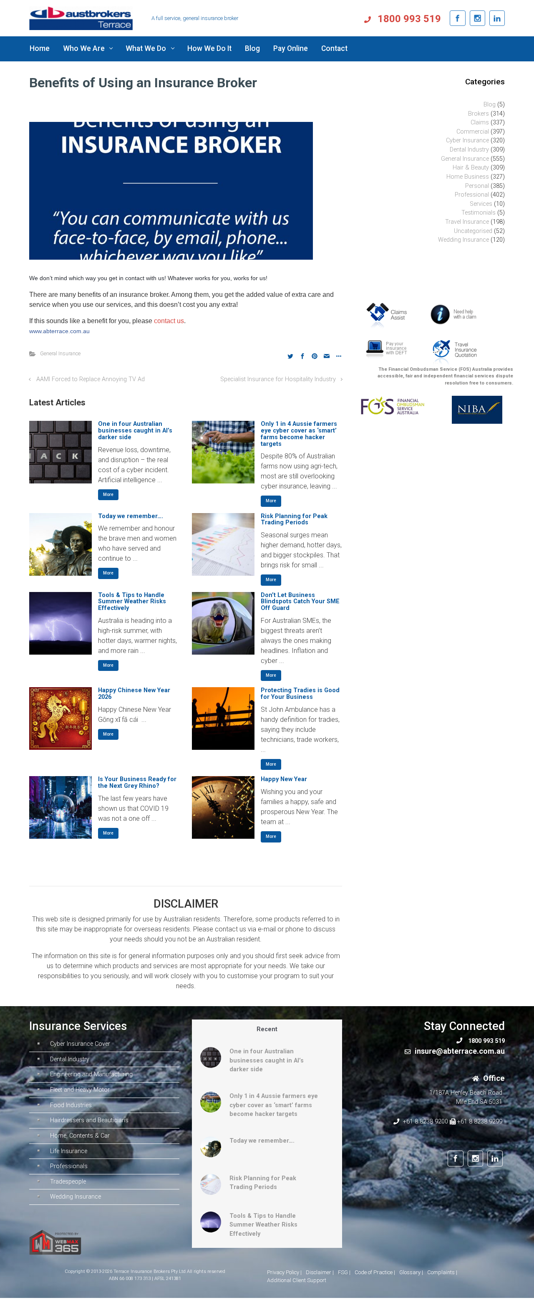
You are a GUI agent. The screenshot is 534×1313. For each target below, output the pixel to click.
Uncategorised (473, 231)
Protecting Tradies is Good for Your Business (300, 694)
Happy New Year (284, 779)
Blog (490, 104)
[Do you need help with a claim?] (455, 314)
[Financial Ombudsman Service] (392, 405)
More (108, 494)
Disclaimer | (320, 1272)
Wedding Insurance (463, 239)
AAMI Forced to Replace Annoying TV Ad (90, 379)
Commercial (472, 131)
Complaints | (442, 1272)
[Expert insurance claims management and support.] (389, 315)
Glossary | (411, 1272)
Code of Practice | (375, 1272)
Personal (477, 186)
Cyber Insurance (467, 140)
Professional (472, 194)
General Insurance (60, 353)
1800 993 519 (408, 19)
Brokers (478, 113)
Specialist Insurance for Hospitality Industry (278, 379)
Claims (480, 122)
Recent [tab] (267, 1029)
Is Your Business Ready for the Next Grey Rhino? (137, 782)
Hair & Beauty (471, 167)
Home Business (467, 176)
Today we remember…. (130, 516)
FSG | (344, 1272)
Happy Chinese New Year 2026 (134, 694)
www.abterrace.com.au (59, 331)
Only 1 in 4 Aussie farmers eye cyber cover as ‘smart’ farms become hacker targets (299, 434)
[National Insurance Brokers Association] (472, 409)
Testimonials (478, 212)
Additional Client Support (296, 1280)
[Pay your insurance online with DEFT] (386, 350)
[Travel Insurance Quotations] (454, 351)
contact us (169, 320)
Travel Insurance (467, 221)
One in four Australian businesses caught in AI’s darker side (135, 430)
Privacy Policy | (284, 1272)
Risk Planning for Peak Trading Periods (294, 519)
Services (481, 203)
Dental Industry (469, 149)
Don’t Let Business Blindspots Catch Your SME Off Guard (300, 602)
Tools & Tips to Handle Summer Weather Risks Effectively (132, 602)
